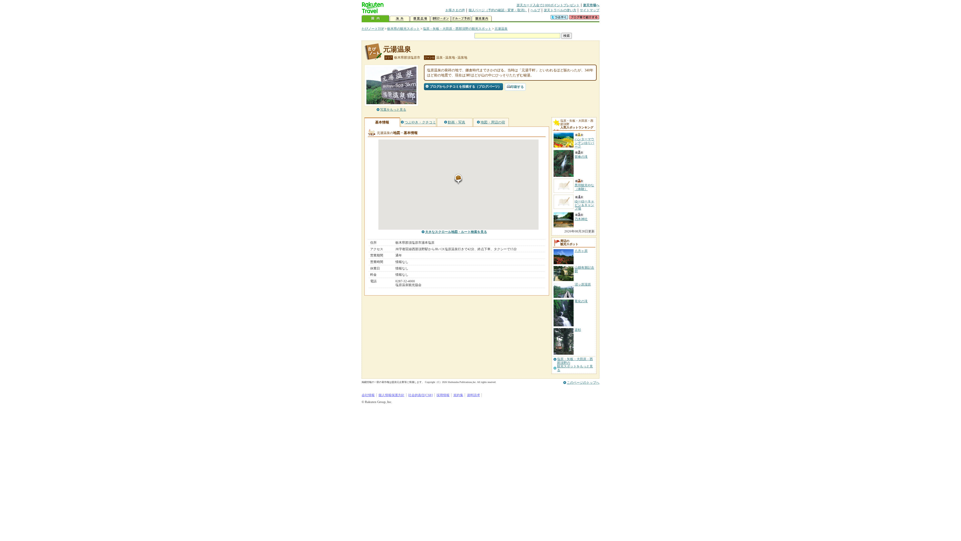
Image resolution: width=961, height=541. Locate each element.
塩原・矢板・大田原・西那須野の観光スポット (457, 29)
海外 (400, 18)
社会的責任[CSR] (420, 395)
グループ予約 (461, 18)
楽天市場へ (591, 5)
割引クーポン (441, 18)
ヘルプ (535, 10)
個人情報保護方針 (391, 395)
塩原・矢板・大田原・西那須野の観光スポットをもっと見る (575, 364)
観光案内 (482, 18)
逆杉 (578, 330)
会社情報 (368, 395)
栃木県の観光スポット (403, 29)
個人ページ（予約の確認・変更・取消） (497, 10)
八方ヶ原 (581, 251)
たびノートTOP (373, 29)
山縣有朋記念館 (584, 269)
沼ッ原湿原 (583, 284)
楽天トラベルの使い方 (560, 10)
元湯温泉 (501, 29)
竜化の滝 (581, 301)
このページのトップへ (583, 382)
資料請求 (473, 395)
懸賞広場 (420, 18)
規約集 (458, 395)
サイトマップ (589, 10)
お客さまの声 (455, 10)
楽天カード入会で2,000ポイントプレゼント (548, 5)
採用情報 (442, 395)
